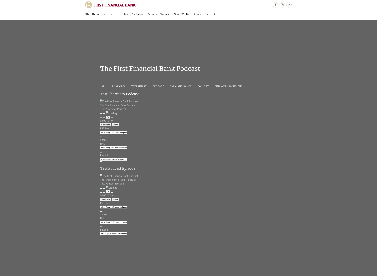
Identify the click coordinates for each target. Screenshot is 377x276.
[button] (213, 14)
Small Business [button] (133, 14)
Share (115, 125)
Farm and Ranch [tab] (181, 86)
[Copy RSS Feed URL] (101, 136)
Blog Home (92, 14)
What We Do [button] (182, 14)
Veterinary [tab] (139, 86)
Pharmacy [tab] (118, 86)
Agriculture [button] (111, 14)
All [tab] (104, 86)
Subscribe (105, 125)
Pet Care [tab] (158, 86)
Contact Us (201, 14)
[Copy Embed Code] (101, 161)
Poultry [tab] (203, 86)
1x (108, 117)
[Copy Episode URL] (101, 152)
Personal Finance (159, 14)
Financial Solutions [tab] (229, 86)
